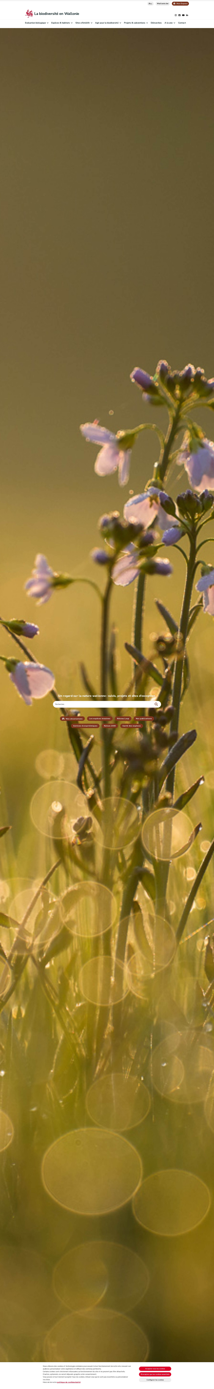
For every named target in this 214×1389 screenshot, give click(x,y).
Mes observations (74, 719)
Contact (182, 22)
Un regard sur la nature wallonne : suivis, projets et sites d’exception (107, 696)
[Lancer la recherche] (156, 704)
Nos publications (144, 718)
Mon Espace (182, 3)
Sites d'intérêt (82, 22)
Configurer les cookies (155, 1380)
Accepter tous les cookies (155, 1369)
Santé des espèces (131, 726)
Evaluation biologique (35, 22)
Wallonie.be (163, 3)
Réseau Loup (123, 718)
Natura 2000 (110, 726)
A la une (169, 22)
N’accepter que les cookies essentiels (155, 1374)
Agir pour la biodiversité (106, 22)
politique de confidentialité (68, 1382)
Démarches (156, 22)
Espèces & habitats (60, 22)
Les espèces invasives (99, 718)
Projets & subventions (134, 22)
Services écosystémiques (85, 726)
